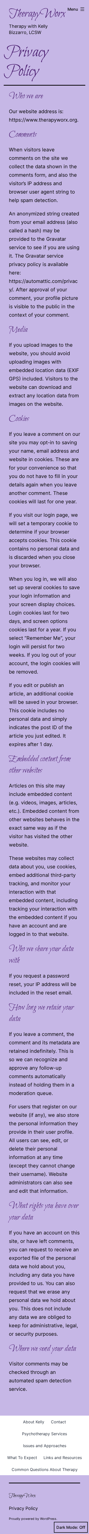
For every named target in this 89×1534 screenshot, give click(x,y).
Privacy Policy (23, 1508)
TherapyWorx (37, 14)
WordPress (48, 1519)
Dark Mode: (67, 1527)
